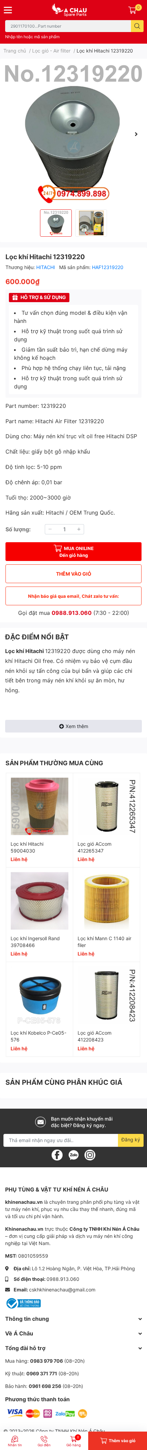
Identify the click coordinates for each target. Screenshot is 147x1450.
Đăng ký (130, 1139)
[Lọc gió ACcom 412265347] (106, 806)
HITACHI (46, 267)
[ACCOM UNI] (73, 10)
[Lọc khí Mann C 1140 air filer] (106, 901)
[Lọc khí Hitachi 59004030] (39, 806)
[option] (73, 134)
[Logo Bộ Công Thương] (23, 1303)
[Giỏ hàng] (132, 10)
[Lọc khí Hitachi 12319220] (73, 134)
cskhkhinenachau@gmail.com (62, 1289)
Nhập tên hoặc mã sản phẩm (32, 36)
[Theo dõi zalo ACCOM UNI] (73, 1154)
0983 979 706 (46, 1361)
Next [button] (136, 134)
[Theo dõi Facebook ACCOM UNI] (57, 1154)
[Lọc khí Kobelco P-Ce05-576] (39, 995)
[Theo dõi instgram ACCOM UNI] (89, 1154)
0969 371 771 (41, 1373)
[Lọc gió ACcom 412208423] (106, 995)
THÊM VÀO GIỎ (73, 574)
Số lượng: (18, 529)
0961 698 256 (45, 1386)
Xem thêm (77, 726)
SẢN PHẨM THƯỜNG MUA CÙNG (54, 763)
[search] (137, 26)
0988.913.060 (72, 612)
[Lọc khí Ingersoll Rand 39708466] (39, 901)
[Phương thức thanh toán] (47, 1413)
